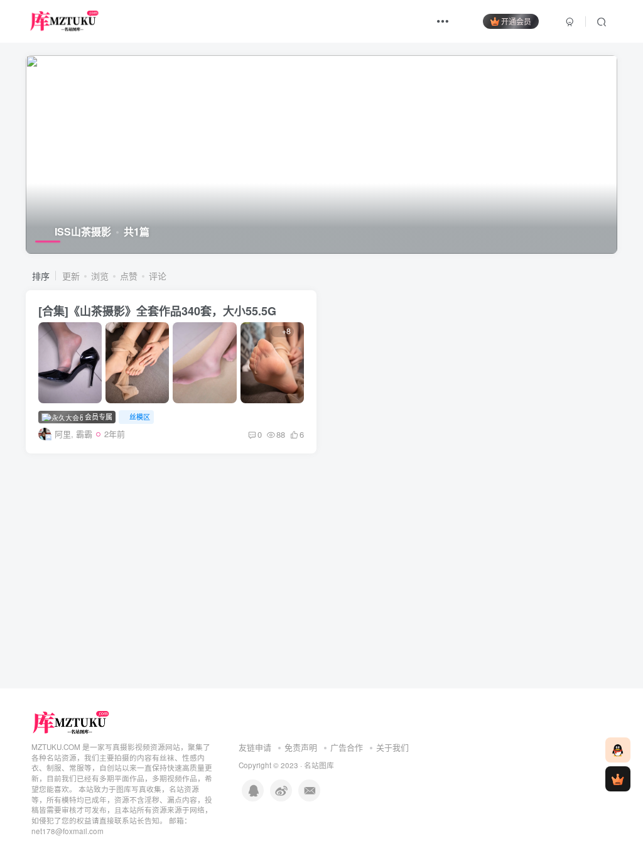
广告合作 (346, 747)
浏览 (100, 275)
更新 (71, 275)
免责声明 (300, 747)
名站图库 (319, 765)
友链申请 (255, 747)
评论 (157, 275)
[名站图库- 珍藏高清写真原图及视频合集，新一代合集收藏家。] (71, 721)
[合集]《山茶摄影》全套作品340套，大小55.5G (157, 311)
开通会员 (516, 21)
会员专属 (97, 416)
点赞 (129, 275)
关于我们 (392, 747)
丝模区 (139, 416)
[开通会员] (617, 778)
